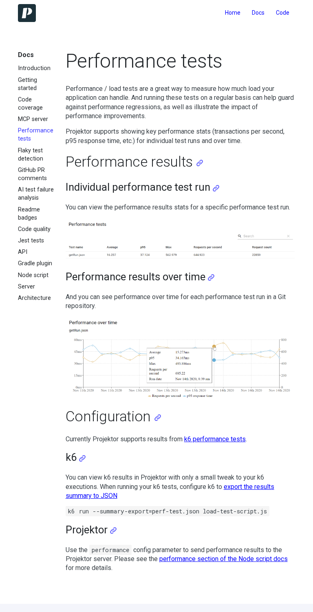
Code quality (34, 229)
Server (26, 286)
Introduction (34, 68)
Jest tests (31, 240)
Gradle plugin (35, 263)
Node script (33, 275)
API (22, 252)
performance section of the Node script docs (223, 559)
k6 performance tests (215, 439)
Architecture (34, 298)
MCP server (33, 119)
